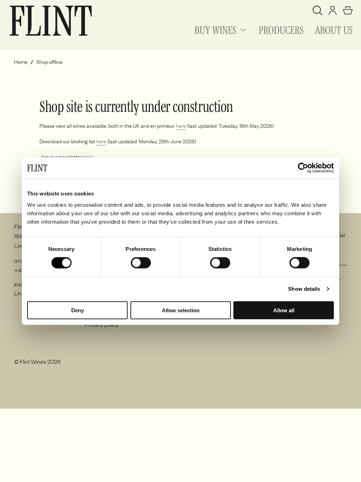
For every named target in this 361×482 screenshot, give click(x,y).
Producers (281, 29)
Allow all (283, 310)
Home (20, 62)
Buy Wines (215, 29)
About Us (334, 29)
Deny (77, 310)
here (181, 125)
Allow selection (181, 310)
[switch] (141, 263)
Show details (304, 289)
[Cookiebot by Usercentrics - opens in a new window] (303, 168)
